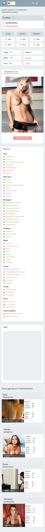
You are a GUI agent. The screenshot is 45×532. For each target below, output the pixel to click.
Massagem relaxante (12, 222)
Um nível (8, 159)
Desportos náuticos (12, 316)
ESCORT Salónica (8, 10)
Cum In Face (9, 307)
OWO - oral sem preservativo (15, 162)
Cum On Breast (10, 304)
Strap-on (8, 254)
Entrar (37, 3)
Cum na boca (10, 301)
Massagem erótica (12, 205)
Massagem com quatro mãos (15, 216)
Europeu (28, 58)
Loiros (27, 63)
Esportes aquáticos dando (14, 313)
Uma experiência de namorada (15, 272)
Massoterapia (10, 213)
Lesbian (8, 237)
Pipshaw (8, 193)
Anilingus (9, 283)
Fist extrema (9, 295)
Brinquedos (9, 170)
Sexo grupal (9, 165)
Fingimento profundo (12, 274)
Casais (8, 188)
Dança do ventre (11, 234)
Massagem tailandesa (13, 211)
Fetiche (8, 173)
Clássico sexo (10, 156)
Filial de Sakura (10, 224)
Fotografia (9, 182)
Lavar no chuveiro (11, 190)
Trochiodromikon (21, 10)
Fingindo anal (10, 292)
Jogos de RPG (10, 257)
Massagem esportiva (12, 219)
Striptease (9, 231)
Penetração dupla (11, 167)
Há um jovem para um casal (14, 185)
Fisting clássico (11, 289)
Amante (8, 243)
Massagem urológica (12, 208)
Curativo (8, 260)
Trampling (9, 262)
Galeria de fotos (11, 72)
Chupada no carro (11, 277)
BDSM (8, 249)
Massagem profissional (13, 203)
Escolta (8, 179)
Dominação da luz (11, 246)
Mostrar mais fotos (22, 138)
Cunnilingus (9, 280)
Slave (7, 251)
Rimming (8, 196)
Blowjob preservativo (12, 269)
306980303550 (11, 23)
